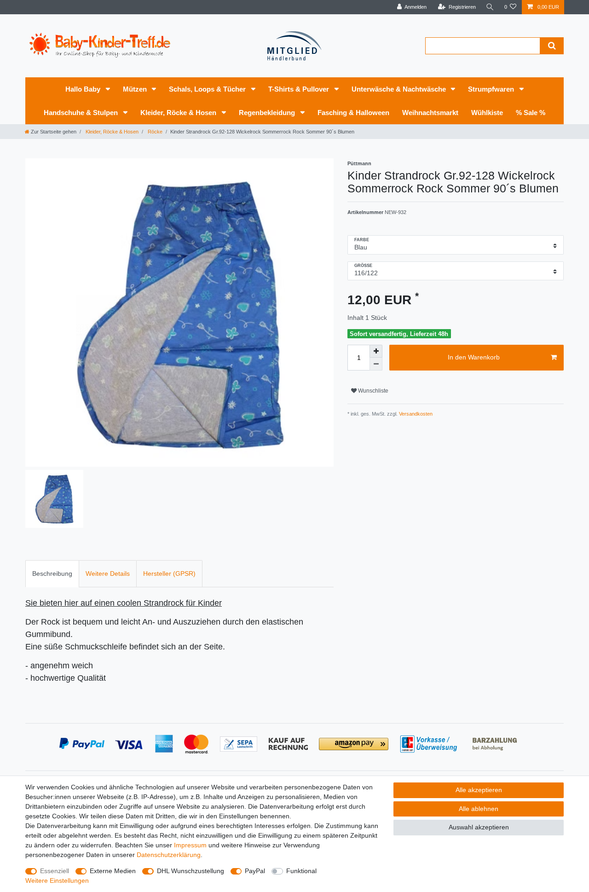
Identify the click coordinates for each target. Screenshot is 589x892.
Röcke (154, 131)
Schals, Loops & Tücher (208, 89)
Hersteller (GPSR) (169, 573)
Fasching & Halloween (353, 112)
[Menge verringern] (376, 364)
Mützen (136, 89)
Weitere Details (108, 573)
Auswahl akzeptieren (479, 827)
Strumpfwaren (492, 89)
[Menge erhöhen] (376, 351)
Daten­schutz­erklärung (169, 854)
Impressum (190, 845)
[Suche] (490, 7)
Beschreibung (52, 573)
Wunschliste (372, 391)
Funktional (301, 871)
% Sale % (530, 112)
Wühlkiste (487, 112)
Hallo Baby (83, 89)
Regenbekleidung (268, 112)
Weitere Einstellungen (57, 880)
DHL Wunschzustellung (190, 871)
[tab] (52, 573)
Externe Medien (113, 871)
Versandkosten (415, 414)
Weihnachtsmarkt (430, 112)
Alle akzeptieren (479, 790)
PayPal (255, 871)
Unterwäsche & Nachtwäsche (400, 89)
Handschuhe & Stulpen (82, 112)
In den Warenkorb (474, 357)
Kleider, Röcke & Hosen (179, 112)
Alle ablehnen (478, 808)
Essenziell (54, 871)
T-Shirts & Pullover (299, 89)
